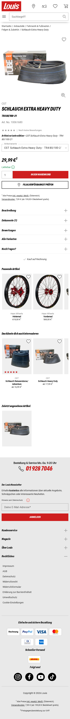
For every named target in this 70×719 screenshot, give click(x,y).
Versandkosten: (8, 199)
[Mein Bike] (44, 6)
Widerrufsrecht (10, 581)
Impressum (8, 566)
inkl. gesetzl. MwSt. (20, 196)
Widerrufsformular (12, 587)
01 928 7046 (39, 469)
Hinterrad (17, 316)
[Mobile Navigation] (4, 16)
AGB (5, 571)
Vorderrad (47, 316)
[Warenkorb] (65, 6)
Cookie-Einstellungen (13, 602)
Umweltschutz (10, 597)
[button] (64, 16)
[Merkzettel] (55, 6)
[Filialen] (33, 6)
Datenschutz (9, 576)
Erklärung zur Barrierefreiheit (17, 592)
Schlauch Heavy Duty (48, 381)
